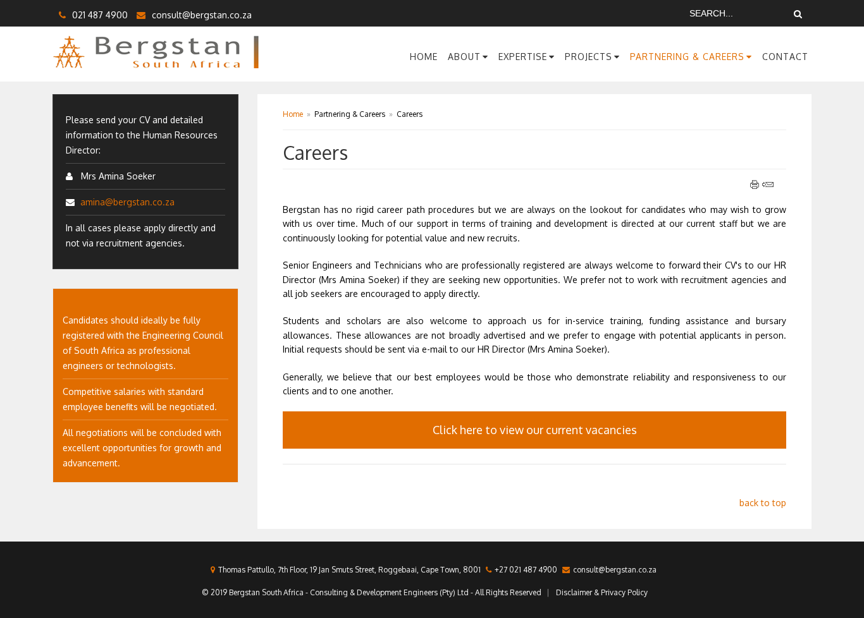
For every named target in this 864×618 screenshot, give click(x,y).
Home (424, 56)
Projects (588, 56)
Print (755, 184)
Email (768, 184)
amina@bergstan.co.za (127, 202)
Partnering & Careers (687, 56)
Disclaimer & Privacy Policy (602, 592)
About (464, 56)
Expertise (522, 56)
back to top (762, 502)
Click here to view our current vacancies (535, 430)
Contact (785, 56)
